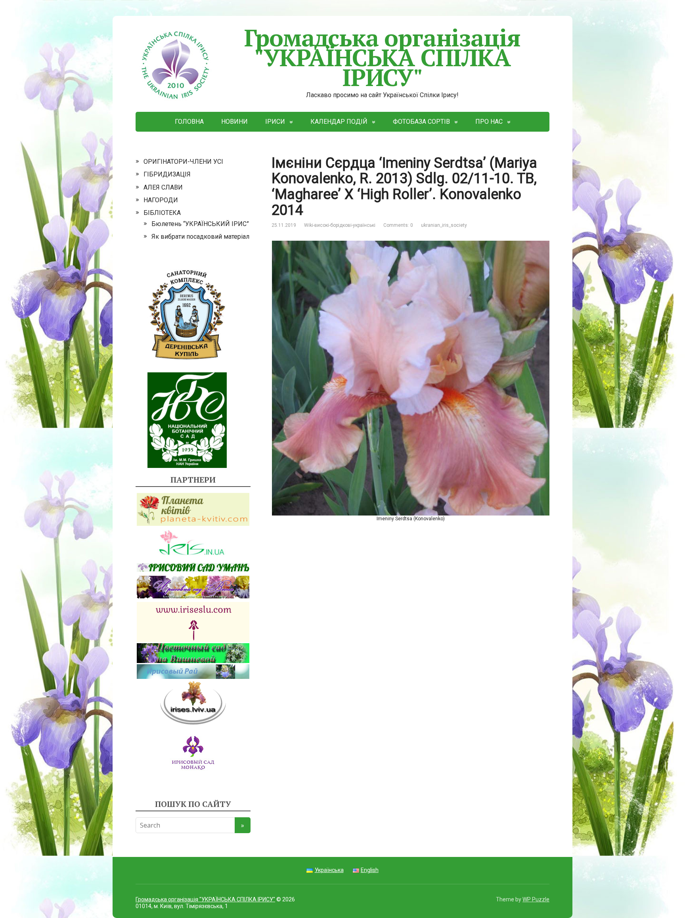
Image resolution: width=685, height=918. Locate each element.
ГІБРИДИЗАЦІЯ (167, 174)
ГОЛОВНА (189, 121)
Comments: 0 (398, 225)
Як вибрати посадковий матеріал (200, 236)
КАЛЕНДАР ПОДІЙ (338, 121)
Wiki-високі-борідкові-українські (339, 225)
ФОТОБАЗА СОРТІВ (421, 121)
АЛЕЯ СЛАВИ (163, 187)
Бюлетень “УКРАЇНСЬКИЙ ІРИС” (200, 224)
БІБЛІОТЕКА (162, 213)
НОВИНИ (234, 121)
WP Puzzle (535, 899)
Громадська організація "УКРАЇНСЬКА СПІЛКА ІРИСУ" (382, 57)
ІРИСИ (275, 121)
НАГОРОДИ (161, 200)
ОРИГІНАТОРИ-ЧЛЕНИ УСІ (183, 161)
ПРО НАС (489, 121)
